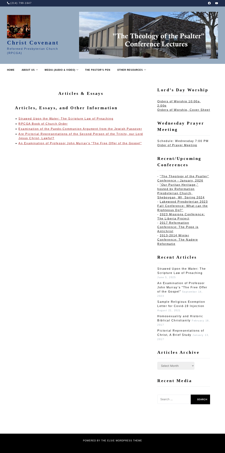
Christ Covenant (33, 42)
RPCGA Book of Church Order (43, 123)
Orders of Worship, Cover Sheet (183, 109)
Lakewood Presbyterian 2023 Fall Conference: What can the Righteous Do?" (182, 206)
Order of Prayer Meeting (177, 145)
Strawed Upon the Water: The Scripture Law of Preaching (65, 118)
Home (11, 70)
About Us (28, 70)
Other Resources (130, 70)
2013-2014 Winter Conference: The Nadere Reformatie (177, 239)
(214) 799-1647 (21, 3)
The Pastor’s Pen (97, 70)
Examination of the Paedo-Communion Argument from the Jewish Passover (80, 128)
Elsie (111, 440)
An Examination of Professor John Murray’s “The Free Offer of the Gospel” (80, 143)
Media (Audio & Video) (60, 70)
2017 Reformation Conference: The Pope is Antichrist (178, 227)
